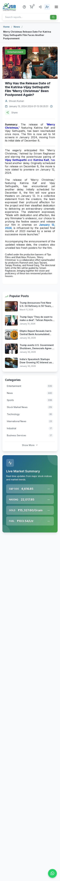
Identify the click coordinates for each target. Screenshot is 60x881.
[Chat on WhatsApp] (52, 873)
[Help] (24, 7)
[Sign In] (40, 7)
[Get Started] (47, 7)
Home (6, 26)
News (17, 26)
